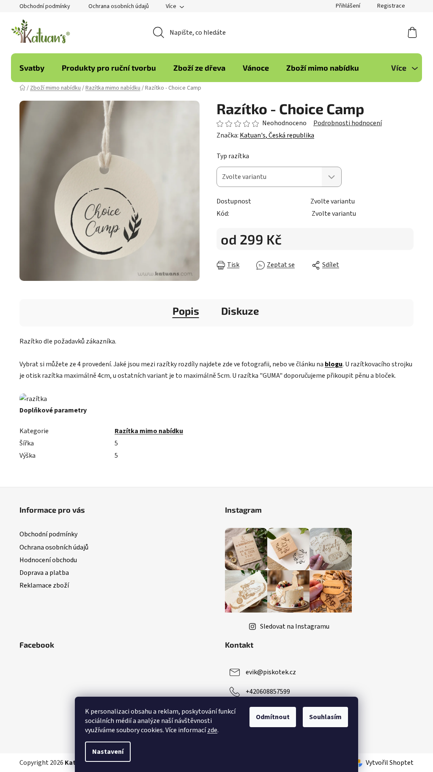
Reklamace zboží (44, 585)
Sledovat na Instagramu (294, 626)
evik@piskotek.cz (271, 672)
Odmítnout (273, 717)
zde (212, 730)
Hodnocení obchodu (48, 560)
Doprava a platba (44, 572)
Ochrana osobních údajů (118, 6)
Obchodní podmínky (44, 6)
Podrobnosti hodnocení (347, 123)
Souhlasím (325, 717)
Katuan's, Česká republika (277, 135)
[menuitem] (32, 67)
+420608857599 (268, 691)
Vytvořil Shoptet (390, 762)
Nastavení (107, 751)
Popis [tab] (186, 311)
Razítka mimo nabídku (149, 431)
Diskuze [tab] (240, 311)
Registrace (391, 6)
